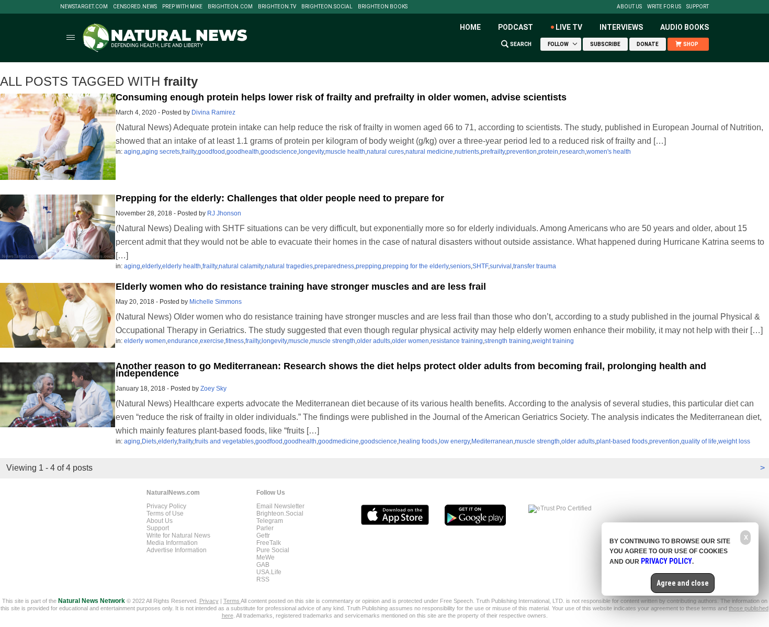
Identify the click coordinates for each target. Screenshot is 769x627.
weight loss (734, 441)
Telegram (269, 521)
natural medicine (429, 151)
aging (132, 151)
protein (548, 151)
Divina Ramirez (213, 112)
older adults (373, 341)
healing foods (418, 441)
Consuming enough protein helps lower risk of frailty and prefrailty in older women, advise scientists (341, 97)
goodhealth (243, 151)
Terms (232, 601)
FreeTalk (268, 542)
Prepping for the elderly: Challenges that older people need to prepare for (280, 198)
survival (501, 266)
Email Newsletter (280, 506)
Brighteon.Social (327, 6)
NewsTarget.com (84, 6)
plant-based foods (622, 441)
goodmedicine (338, 441)
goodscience (279, 151)
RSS (262, 579)
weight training (553, 341)
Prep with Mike (182, 6)
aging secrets (161, 151)
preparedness (334, 266)
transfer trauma (534, 266)
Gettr (263, 535)
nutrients (467, 151)
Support (697, 6)
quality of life (699, 441)
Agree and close (683, 583)
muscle (298, 341)
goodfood (211, 151)
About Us (629, 6)
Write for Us (664, 6)
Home (470, 27)
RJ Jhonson (224, 213)
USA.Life (268, 572)
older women (410, 341)
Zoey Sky (213, 388)
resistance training (457, 341)
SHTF (480, 266)
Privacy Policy (166, 506)
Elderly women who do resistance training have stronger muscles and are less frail (301, 286)
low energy (454, 441)
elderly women (145, 341)
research (572, 151)
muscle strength (332, 341)
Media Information (172, 542)
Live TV (569, 27)
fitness (234, 341)
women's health (608, 151)
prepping (368, 266)
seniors (460, 266)
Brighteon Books (383, 6)
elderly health (181, 266)
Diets (149, 441)
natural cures (385, 151)
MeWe (265, 557)
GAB (262, 564)
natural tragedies (289, 266)
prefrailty (493, 151)
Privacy (209, 601)
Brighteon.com (230, 6)
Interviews (621, 27)
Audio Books (684, 27)
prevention (521, 151)
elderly (151, 266)
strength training (507, 341)
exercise (212, 341)
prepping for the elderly (415, 266)
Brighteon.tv (277, 6)
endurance (182, 341)
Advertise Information (176, 550)
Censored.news (135, 6)
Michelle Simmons (215, 301)
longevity (311, 151)
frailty (189, 151)
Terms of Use (165, 513)
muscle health (345, 151)
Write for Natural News (178, 535)
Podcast (515, 27)
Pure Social (272, 550)
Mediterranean (492, 441)
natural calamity (241, 266)
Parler (265, 528)
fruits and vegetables (224, 441)
